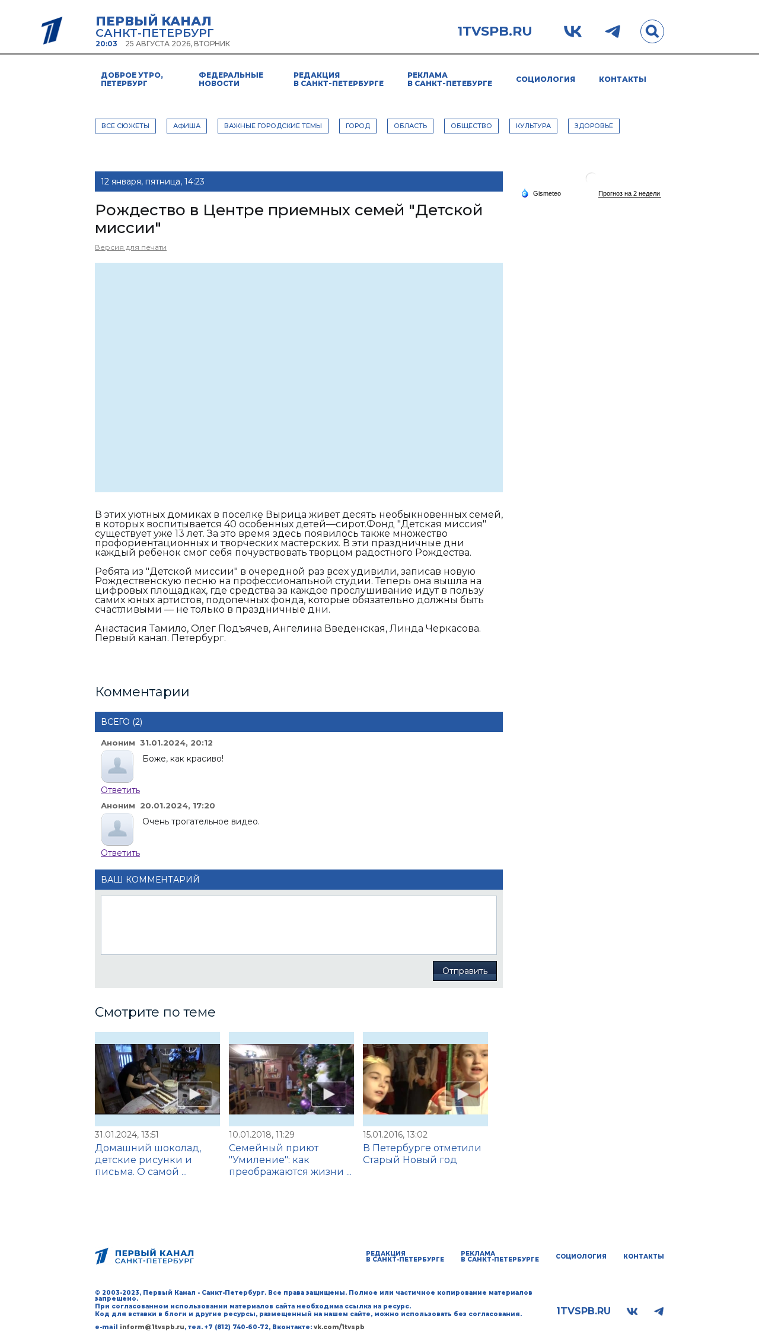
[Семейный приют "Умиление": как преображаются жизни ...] (291, 1079)
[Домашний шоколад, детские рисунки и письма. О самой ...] (157, 1079)
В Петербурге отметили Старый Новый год (422, 1153)
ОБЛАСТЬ (410, 126)
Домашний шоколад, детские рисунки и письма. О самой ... (148, 1159)
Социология (545, 79)
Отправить (464, 971)
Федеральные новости (231, 79)
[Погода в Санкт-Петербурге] (592, 183)
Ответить (120, 790)
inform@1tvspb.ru (152, 1327)
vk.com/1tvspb (339, 1327)
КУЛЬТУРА (533, 126)
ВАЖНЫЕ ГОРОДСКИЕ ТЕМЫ (273, 126)
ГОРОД (358, 126)
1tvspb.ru (494, 31)
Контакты (622, 79)
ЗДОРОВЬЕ (594, 126)
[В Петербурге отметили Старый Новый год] (425, 1079)
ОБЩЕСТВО (471, 126)
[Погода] (541, 192)
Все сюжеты (125, 126)
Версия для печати (131, 247)
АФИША (186, 126)
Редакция (339, 79)
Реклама (449, 79)
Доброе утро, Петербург (132, 79)
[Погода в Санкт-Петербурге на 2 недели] (629, 194)
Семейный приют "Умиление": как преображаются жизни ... (290, 1159)
